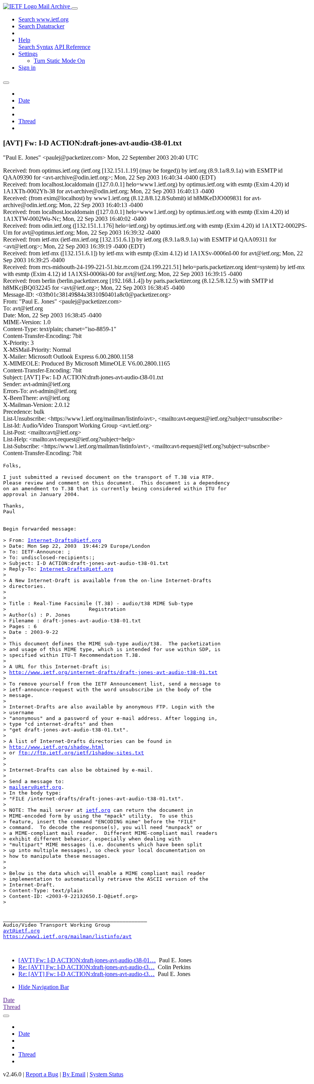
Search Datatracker (41, 26)
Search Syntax (35, 47)
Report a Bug (42, 1074)
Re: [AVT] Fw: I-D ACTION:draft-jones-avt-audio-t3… (86, 967)
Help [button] (24, 40)
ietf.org (98, 810)
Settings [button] (28, 54)
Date (24, 100)
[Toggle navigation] (75, 8)
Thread (27, 121)
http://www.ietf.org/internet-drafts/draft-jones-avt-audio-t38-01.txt (113, 672)
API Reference (72, 47)
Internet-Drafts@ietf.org (64, 540)
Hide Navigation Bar (43, 987)
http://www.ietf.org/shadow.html (56, 747)
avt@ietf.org (21, 931)
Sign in (27, 67)
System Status (106, 1074)
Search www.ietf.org (43, 19)
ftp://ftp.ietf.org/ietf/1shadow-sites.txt (81, 753)
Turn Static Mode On (59, 60)
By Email (73, 1074)
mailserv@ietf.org (35, 787)
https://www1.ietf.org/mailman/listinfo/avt (67, 936)
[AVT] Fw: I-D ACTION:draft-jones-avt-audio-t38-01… (87, 960)
